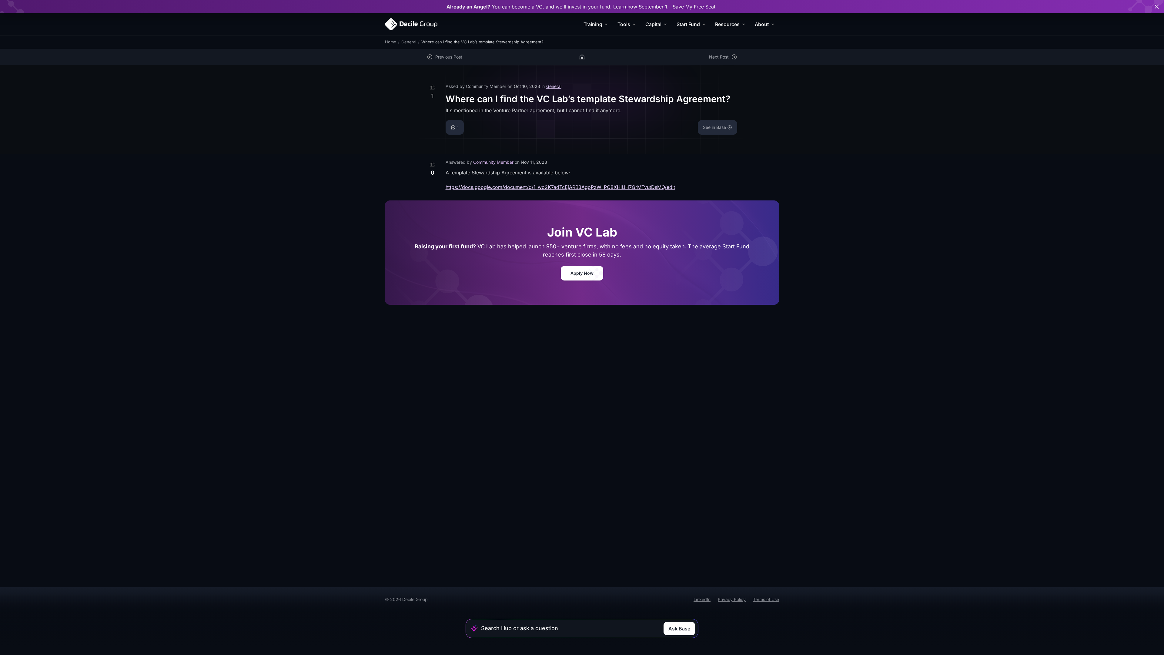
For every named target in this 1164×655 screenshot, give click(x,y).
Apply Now (582, 273)
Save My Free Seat (694, 7)
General (408, 41)
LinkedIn (702, 599)
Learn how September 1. (641, 7)
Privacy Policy (732, 599)
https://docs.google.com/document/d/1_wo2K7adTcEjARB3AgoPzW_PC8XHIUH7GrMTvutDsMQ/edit (560, 187)
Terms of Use (766, 599)
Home (390, 41)
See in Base (714, 127)
